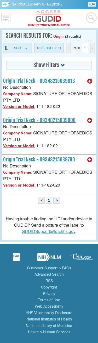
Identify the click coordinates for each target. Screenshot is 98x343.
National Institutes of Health (49, 319)
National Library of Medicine (37, 4)
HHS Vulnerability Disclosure (49, 312)
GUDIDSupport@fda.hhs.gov (48, 231)
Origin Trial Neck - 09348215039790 (39, 159)
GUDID (49, 18)
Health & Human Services (49, 331)
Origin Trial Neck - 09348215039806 (39, 120)
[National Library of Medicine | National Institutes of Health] (49, 259)
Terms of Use (49, 299)
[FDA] (92, 4)
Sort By (20, 48)
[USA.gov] (82, 259)
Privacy (49, 293)
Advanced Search (49, 274)
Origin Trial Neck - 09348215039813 (39, 81)
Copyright (49, 287)
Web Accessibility (49, 306)
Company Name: (17, 93)
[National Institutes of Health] (7, 4)
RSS (49, 280)
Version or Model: (19, 106)
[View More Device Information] (90, 81)
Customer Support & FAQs (49, 267)
